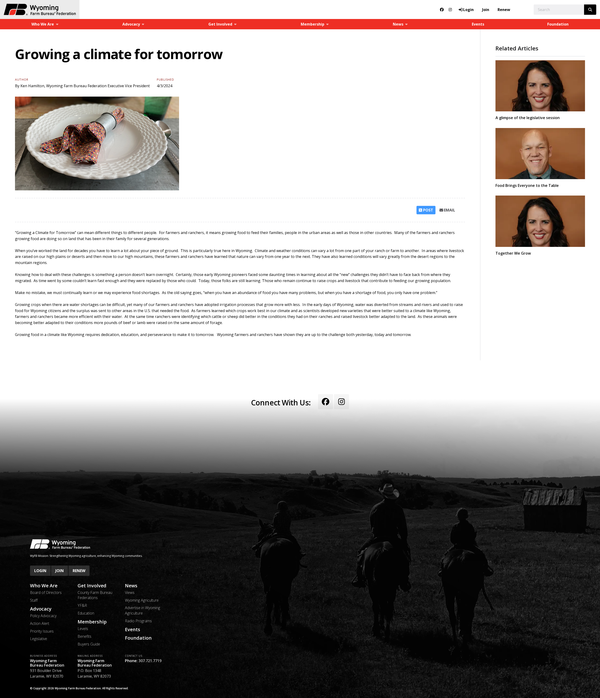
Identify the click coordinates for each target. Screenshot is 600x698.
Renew (504, 9)
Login (40, 570)
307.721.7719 (150, 660)
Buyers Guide (89, 644)
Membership (92, 621)
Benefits (84, 636)
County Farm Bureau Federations (95, 595)
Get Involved (92, 585)
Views (130, 592)
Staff (34, 600)
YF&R (82, 605)
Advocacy (41, 609)
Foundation (558, 24)
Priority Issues (42, 631)
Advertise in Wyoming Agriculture (142, 610)
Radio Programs (138, 620)
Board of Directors (46, 592)
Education (86, 613)
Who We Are (43, 585)
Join (485, 9)
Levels (83, 628)
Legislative (38, 638)
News (131, 585)
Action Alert (39, 623)
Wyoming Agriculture (142, 600)
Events (478, 24)
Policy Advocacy (43, 615)
